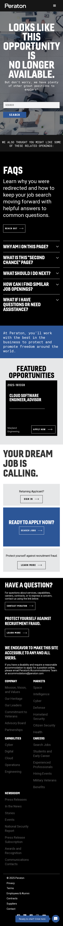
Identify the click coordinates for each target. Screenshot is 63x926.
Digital (9, 751)
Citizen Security (44, 725)
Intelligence (41, 694)
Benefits (39, 787)
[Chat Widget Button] (55, 919)
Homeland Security (40, 717)
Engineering (13, 771)
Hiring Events (42, 773)
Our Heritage (13, 698)
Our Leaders (13, 705)
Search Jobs (42, 745)
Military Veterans (45, 780)
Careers (39, 738)
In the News (13, 806)
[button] (54, 6)
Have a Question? (29, 585)
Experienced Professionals (43, 765)
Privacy (11, 883)
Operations (12, 765)
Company (11, 681)
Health (37, 732)
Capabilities (13, 738)
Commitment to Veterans (16, 714)
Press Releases (16, 799)
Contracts (12, 898)
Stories (10, 813)
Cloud (9, 758)
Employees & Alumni (18, 893)
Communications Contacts (17, 862)
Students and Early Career (42, 753)
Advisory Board (15, 723)
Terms (10, 888)
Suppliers (12, 903)
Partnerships (14, 730)
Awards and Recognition (13, 851)
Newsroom (12, 793)
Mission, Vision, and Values (15, 690)
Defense (39, 707)
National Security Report (17, 829)
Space (37, 687)
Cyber (37, 701)
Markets (39, 681)
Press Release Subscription (15, 840)
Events (10, 819)
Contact (11, 908)
